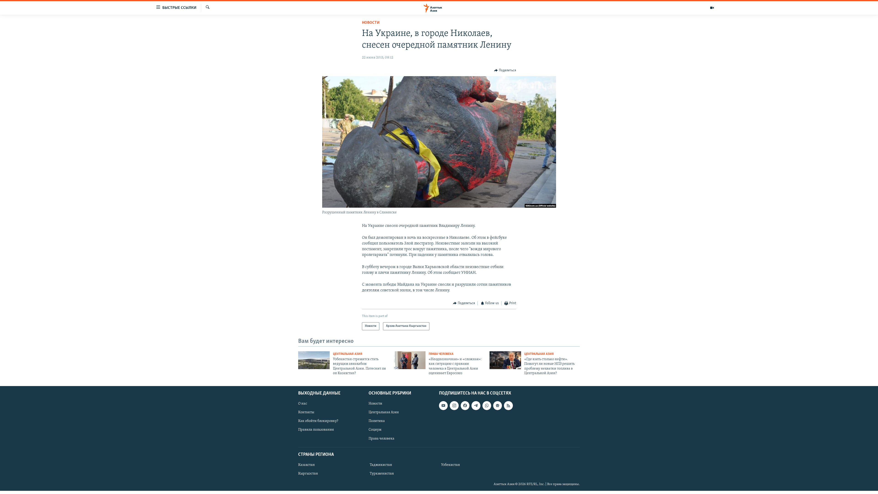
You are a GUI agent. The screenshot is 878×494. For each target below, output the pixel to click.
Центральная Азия (347, 354)
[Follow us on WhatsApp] (486, 405)
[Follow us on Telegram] (475, 405)
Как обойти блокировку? (318, 421)
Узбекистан (450, 465)
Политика (377, 421)
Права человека (441, 354)
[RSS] (508, 405)
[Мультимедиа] (712, 8)
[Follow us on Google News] (497, 405)
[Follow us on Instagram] (454, 405)
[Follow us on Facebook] (465, 405)
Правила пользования (316, 430)
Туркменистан (382, 473)
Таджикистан (381, 465)
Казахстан (306, 465)
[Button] (505, 70)
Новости (371, 23)
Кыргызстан (308, 473)
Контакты (306, 412)
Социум (375, 430)
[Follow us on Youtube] (443, 405)
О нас (302, 404)
